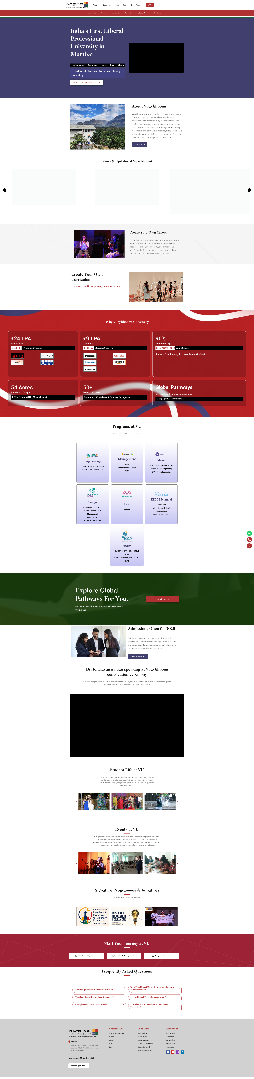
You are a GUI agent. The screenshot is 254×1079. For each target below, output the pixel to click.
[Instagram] (177, 1052)
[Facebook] (168, 1052)
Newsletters (107, 5)
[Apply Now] (127, 916)
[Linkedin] (182, 1052)
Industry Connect (156, 13)
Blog (117, 5)
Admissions (129, 13)
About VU (92, 13)
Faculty (96, 5)
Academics (116, 13)
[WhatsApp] (249, 533)
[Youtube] (172, 1052)
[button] (86, 82)
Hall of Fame (135, 5)
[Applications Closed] (92, 916)
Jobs (125, 5)
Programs (104, 13)
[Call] (249, 539)
